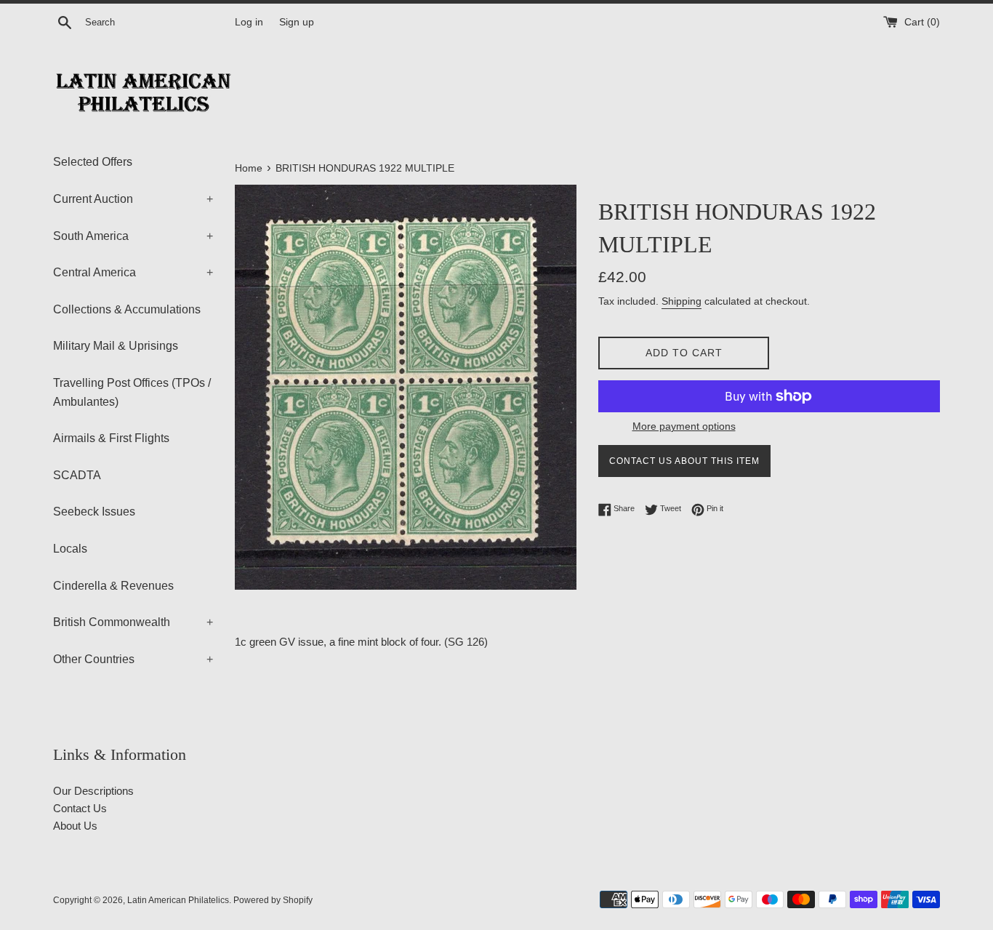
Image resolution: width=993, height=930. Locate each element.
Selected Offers (92, 162)
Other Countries (133, 659)
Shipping (681, 301)
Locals (70, 548)
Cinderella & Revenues (113, 586)
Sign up (296, 22)
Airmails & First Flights (111, 438)
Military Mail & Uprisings (115, 346)
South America (133, 236)
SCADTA (77, 475)
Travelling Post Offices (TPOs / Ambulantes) (132, 392)
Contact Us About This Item (684, 461)
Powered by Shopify (273, 900)
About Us (75, 825)
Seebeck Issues (94, 511)
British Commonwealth (133, 622)
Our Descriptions (93, 791)
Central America (133, 272)
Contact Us (80, 808)
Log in (249, 22)
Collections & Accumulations (127, 309)
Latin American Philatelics (178, 900)
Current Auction (133, 199)
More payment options (684, 426)
